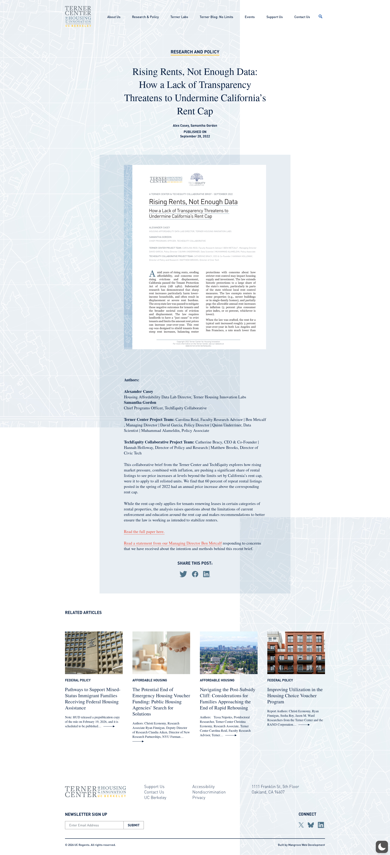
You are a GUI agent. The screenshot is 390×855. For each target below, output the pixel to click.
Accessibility (203, 786)
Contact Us (302, 17)
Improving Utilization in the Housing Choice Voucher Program (295, 695)
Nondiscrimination (209, 791)
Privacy (198, 797)
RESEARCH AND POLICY (195, 51)
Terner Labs (179, 17)
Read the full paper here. (144, 531)
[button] (382, 847)
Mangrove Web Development (306, 844)
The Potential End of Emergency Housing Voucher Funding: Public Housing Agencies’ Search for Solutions (161, 701)
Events (250, 17)
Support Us (274, 17)
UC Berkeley (155, 797)
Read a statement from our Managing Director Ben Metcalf (173, 543)
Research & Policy (145, 17)
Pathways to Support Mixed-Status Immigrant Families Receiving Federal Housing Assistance (92, 698)
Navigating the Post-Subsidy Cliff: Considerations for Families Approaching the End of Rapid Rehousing (227, 698)
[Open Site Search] (320, 16)
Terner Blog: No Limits (216, 17)
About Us (113, 17)
